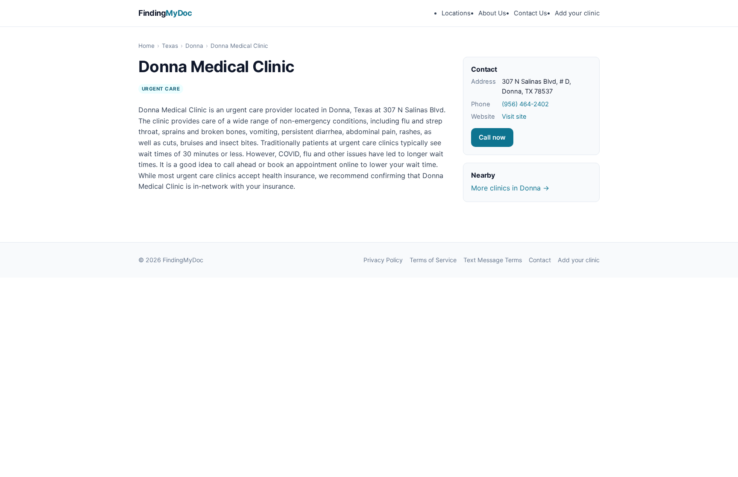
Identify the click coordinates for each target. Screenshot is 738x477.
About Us (492, 13)
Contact (540, 259)
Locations (456, 13)
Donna (194, 45)
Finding (165, 13)
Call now (492, 137)
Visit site (514, 116)
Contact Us (530, 13)
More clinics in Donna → (510, 188)
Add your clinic (577, 13)
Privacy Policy (383, 259)
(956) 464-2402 (525, 104)
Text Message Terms (492, 259)
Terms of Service (433, 259)
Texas (170, 45)
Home (146, 45)
